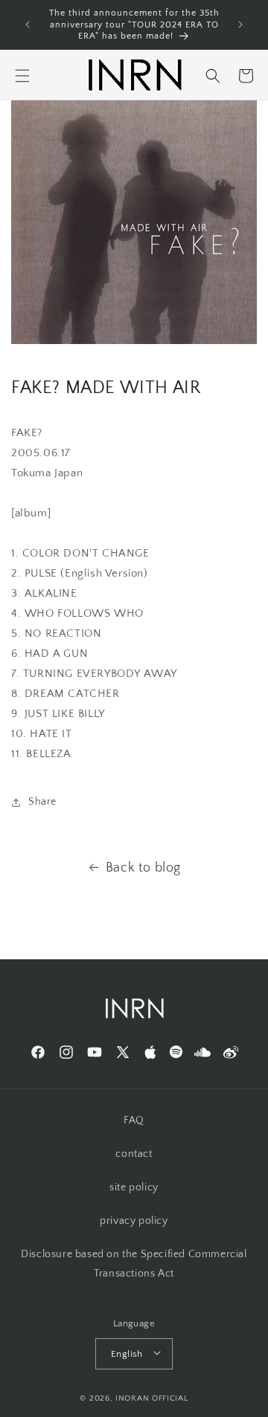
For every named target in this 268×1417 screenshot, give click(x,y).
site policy (134, 1187)
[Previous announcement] (27, 24)
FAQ (134, 1120)
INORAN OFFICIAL (151, 1398)
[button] (22, 75)
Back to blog (143, 867)
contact (133, 1154)
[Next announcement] (240, 24)
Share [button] (42, 802)
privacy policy (134, 1221)
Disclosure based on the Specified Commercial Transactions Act (133, 1263)
